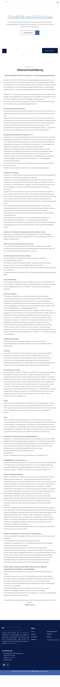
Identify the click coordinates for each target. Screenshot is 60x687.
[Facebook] (4, 665)
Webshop (33, 639)
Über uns (33, 634)
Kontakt (49, 637)
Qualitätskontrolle (52, 631)
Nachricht (49, 634)
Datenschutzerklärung (53, 639)
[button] (23, 55)
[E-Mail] (8, 665)
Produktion (34, 637)
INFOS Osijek (35, 671)
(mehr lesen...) (13, 643)
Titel (32, 631)
